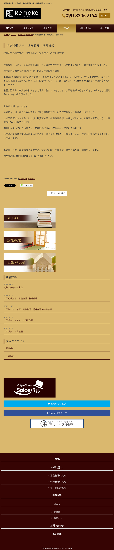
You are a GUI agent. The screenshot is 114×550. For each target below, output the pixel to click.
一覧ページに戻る (57, 193)
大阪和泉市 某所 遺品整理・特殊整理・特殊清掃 (28, 308)
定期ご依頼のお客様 (13, 286)
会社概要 (57, 534)
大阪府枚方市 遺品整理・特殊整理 (20, 297)
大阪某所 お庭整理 (13, 330)
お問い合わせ (57, 525)
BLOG (57, 504)
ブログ (13, 35)
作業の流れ (57, 467)
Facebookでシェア (57, 413)
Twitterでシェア (58, 403)
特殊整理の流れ (58, 481)
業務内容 (57, 495)
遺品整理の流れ (58, 475)
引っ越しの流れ (58, 488)
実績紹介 (29, 35)
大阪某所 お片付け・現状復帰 (18, 319)
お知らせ (21, 35)
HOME (6, 35)
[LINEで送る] (26, 185)
